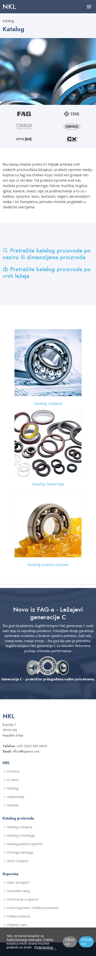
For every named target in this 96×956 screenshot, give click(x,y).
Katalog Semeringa (48, 484)
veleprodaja (15, 796)
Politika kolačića (18, 916)
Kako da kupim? (18, 882)
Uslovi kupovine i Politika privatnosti (33, 907)
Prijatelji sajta (17, 924)
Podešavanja (43, 947)
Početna (13, 771)
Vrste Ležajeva (17, 860)
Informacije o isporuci (23, 899)
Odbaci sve (70, 942)
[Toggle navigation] (88, 6)
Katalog (12, 788)
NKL (10, 6)
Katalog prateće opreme (48, 564)
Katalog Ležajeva (48, 403)
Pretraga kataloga (20, 852)
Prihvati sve (86, 942)
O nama (13, 779)
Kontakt (13, 805)
